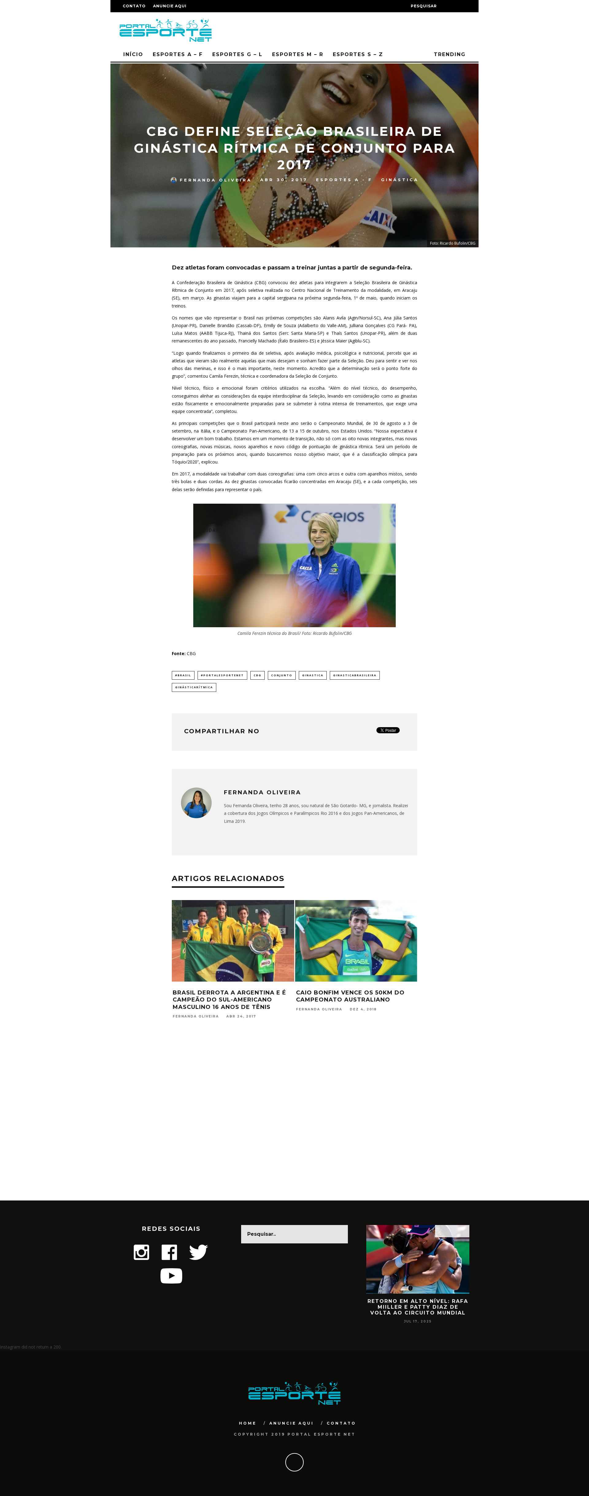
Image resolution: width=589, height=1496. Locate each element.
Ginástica (400, 179)
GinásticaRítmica (194, 687)
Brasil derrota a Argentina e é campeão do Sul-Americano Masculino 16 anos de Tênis (175, 999)
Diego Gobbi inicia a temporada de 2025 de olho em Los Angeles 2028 (456, 1307)
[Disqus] (294, 1121)
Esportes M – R (297, 54)
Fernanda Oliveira (216, 179)
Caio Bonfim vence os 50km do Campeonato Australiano (296, 996)
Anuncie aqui (170, 6)
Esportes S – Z (358, 54)
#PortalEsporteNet (222, 675)
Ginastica (312, 675)
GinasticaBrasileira (354, 675)
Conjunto (281, 675)
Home (247, 1423)
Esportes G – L (237, 54)
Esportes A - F (344, 179)
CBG (257, 675)
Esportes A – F (178, 54)
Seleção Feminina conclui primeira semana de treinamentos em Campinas (414, 999)
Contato (134, 6)
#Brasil (183, 675)
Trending (449, 54)
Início (133, 54)
